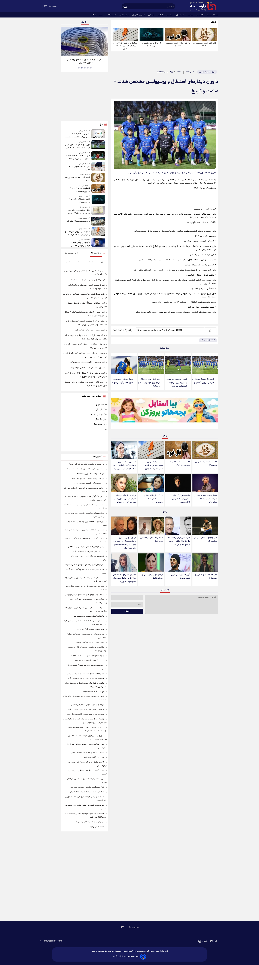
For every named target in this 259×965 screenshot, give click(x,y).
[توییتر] (115, 330)
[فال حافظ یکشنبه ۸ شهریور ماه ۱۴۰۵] (204, 34)
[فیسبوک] (125, 330)
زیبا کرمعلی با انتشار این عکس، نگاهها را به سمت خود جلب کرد (153, 499)
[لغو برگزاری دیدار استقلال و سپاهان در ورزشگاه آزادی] (205, 365)
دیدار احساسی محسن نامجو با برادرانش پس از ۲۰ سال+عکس (205, 499)
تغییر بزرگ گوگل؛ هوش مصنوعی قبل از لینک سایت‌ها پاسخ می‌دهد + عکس (78, 135)
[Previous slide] (64, 42)
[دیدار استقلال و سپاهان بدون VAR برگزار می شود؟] (124, 365)
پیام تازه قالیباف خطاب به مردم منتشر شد (88, 616)
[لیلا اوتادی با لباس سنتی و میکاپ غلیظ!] (151, 562)
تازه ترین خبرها (100, 424)
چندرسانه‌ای (112, 15)
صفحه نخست (212, 15)
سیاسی (190, 15)
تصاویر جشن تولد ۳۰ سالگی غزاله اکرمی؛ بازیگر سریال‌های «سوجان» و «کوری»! (124, 578)
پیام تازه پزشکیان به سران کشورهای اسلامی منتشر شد (84, 564)
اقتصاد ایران (101, 404)
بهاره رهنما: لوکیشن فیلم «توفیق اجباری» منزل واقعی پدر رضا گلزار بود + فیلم (125, 499)
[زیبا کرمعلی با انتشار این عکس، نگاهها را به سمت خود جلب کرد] (151, 483)
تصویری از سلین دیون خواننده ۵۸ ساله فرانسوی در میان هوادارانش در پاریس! (124, 465)
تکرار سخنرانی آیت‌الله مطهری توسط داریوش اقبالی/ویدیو (181, 499)
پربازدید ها (96, 253)
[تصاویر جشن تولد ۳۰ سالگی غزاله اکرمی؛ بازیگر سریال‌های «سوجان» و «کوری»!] (124, 562)
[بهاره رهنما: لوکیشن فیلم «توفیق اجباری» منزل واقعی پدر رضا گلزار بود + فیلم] (124, 483)
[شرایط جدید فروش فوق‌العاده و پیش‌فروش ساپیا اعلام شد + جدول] (125, 34)
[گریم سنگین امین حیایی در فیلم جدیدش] (178, 562)
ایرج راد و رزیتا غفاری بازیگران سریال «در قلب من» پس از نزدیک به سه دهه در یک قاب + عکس (124, 543)
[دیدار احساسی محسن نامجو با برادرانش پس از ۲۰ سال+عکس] (205, 483)
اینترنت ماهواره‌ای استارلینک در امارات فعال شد (86, 655)
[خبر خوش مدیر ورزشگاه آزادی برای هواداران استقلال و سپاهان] (151, 365)
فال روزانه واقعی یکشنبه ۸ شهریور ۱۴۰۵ (151, 44)
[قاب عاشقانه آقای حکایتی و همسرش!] (205, 562)
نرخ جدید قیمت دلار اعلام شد (78, 221)
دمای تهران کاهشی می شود (94, 757)
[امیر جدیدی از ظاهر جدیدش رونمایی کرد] (205, 526)
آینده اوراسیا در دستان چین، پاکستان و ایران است (85, 714)
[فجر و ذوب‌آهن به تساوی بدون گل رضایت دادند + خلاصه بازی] (98, 145)
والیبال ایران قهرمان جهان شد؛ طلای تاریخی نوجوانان (84, 594)
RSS (45, 6)
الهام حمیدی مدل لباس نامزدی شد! (90, 330)
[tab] (91, 67)
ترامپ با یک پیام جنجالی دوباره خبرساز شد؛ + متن (86, 546)
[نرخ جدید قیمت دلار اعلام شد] (98, 221)
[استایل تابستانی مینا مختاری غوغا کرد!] (151, 526)
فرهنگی (160, 15)
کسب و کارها (98, 15)
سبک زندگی (124, 15)
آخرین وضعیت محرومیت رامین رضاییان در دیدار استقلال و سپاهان (177, 383)
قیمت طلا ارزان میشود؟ (95, 826)
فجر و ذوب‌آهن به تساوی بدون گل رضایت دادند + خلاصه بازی (77, 146)
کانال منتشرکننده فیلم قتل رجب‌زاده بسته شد (87, 787)
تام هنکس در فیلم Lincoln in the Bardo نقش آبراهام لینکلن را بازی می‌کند (179, 541)
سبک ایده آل (101, 409)
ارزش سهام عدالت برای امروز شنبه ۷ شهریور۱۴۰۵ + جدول (78, 212)
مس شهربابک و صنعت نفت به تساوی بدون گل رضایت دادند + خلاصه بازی (77, 157)
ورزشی (151, 15)
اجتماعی (170, 15)
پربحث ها (69, 253)
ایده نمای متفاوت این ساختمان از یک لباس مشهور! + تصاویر (84, 61)
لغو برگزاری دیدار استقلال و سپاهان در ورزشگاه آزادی (203, 381)
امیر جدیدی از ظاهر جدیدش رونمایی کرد (205, 539)
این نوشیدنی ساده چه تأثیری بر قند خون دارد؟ (86, 464)
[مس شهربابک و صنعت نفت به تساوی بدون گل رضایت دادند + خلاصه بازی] (98, 155)
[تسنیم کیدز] (164, 411)
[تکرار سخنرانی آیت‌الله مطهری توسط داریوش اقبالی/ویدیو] (178, 483)
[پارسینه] (202, 6)
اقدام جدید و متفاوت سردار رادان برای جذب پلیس (85, 673)
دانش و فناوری (139, 15)
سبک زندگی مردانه (99, 414)
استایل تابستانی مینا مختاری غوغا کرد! (151, 539)
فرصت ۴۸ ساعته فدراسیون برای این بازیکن (88, 660)
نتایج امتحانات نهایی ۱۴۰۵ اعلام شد (79, 168)
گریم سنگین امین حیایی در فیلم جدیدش (179, 576)
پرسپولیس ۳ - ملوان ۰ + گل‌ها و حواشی (89, 642)
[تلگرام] (120, 330)
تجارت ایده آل (101, 419)
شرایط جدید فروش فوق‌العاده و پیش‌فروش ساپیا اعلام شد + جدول (125, 46)
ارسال (127, 611)
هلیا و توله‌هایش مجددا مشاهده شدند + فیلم (87, 792)
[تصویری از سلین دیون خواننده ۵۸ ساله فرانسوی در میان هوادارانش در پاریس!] (124, 450)
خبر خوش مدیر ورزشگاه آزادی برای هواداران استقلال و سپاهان (148, 383)
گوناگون (213, 22)
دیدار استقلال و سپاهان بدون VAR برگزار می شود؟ (122, 381)
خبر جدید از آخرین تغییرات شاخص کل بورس (87, 752)
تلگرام (204, 941)
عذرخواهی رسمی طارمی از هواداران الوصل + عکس (80, 244)
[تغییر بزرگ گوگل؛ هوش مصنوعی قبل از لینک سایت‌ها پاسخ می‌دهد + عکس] (98, 134)
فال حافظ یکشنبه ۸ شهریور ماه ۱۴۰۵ (204, 44)
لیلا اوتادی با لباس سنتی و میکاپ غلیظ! (152, 576)
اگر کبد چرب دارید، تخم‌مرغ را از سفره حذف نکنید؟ (85, 469)
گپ (215, 941)
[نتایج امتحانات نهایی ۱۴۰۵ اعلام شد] (98, 166)
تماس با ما (53, 6)
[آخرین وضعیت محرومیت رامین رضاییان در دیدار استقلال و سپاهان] (178, 365)
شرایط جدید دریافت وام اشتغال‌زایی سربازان (87, 704)
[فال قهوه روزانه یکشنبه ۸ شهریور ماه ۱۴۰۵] (178, 34)
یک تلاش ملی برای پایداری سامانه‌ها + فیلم (88, 551)
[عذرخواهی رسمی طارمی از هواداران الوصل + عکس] (98, 242)
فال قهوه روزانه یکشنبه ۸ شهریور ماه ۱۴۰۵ (178, 44)
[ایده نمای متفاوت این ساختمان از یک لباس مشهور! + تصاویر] (84, 41)
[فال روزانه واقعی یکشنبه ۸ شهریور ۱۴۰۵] (151, 34)
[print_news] (130, 330)
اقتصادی (200, 15)
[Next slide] (105, 42)
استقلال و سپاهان (208, 340)
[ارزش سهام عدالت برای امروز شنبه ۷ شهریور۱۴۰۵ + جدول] (98, 210)
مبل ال (104, 429)
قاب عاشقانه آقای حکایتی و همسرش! (206, 576)
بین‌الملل (180, 15)
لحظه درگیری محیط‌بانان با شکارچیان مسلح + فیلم (86, 678)
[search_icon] (125, 6)
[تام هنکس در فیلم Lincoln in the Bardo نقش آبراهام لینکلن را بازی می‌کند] (178, 526)
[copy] (210, 330)
